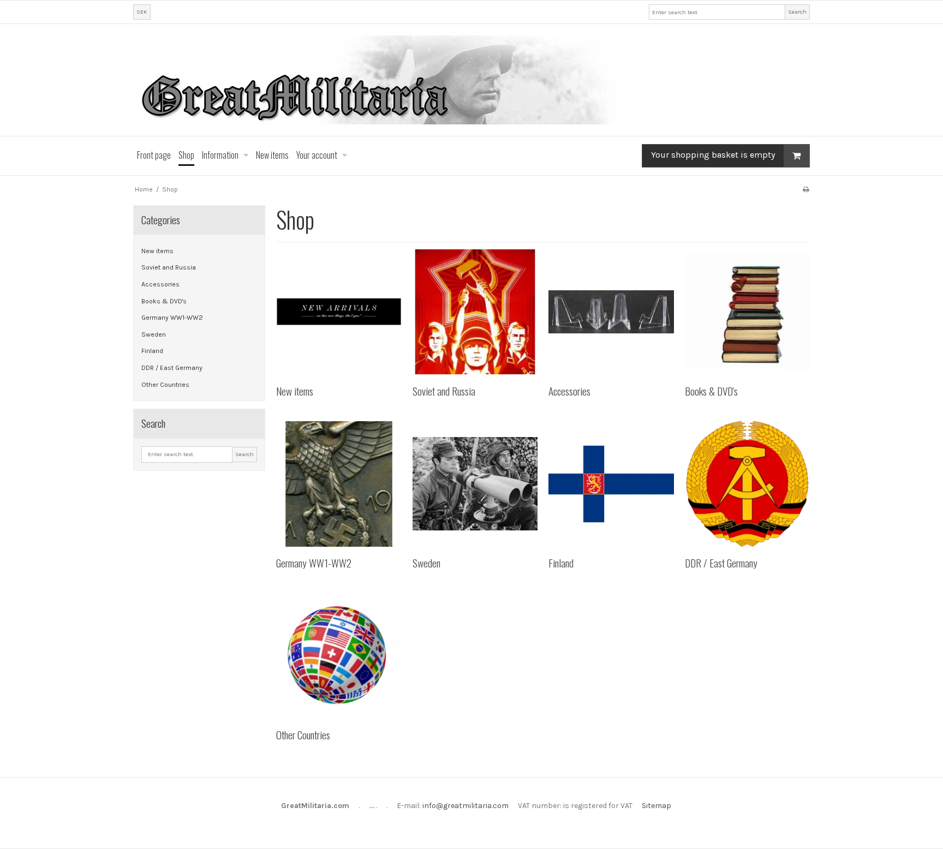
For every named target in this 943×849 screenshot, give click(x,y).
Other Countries (165, 384)
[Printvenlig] (806, 189)
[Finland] (610, 483)
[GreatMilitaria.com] (471, 79)
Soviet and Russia (168, 267)
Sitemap (656, 805)
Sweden (153, 334)
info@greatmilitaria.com (465, 805)
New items (157, 251)
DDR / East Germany (171, 368)
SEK (141, 11)
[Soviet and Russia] (475, 311)
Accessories (160, 284)
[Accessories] (610, 311)
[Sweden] (475, 483)
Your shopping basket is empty (713, 155)
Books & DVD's (164, 301)
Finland (152, 351)
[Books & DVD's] (747, 311)
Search (797, 11)
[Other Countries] (338, 656)
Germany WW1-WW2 (172, 317)
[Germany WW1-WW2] (338, 483)
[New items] (338, 311)
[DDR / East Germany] (747, 483)
